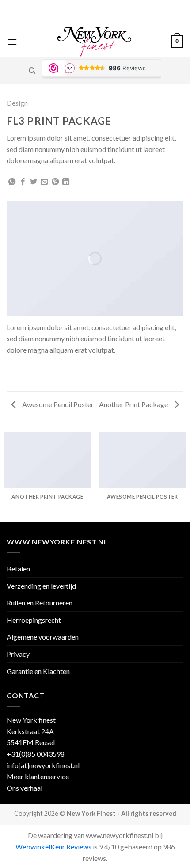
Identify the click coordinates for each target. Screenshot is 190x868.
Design (17, 103)
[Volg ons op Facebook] (86, 22)
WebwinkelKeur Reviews (53, 846)
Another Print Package (134, 404)
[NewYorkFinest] (94, 41)
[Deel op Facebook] (23, 182)
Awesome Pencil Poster (57, 404)
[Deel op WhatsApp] (11, 182)
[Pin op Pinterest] (55, 182)
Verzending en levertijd (41, 586)
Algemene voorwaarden (43, 636)
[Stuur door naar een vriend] (44, 182)
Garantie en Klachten (38, 671)
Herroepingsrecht (34, 620)
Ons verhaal (24, 788)
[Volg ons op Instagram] (95, 22)
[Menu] (12, 42)
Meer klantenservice (38, 776)
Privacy (18, 654)
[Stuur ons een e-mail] (103, 22)
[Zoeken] (32, 70)
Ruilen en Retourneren (39, 602)
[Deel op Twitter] (33, 182)
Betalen (18, 568)
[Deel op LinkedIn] (65, 182)
